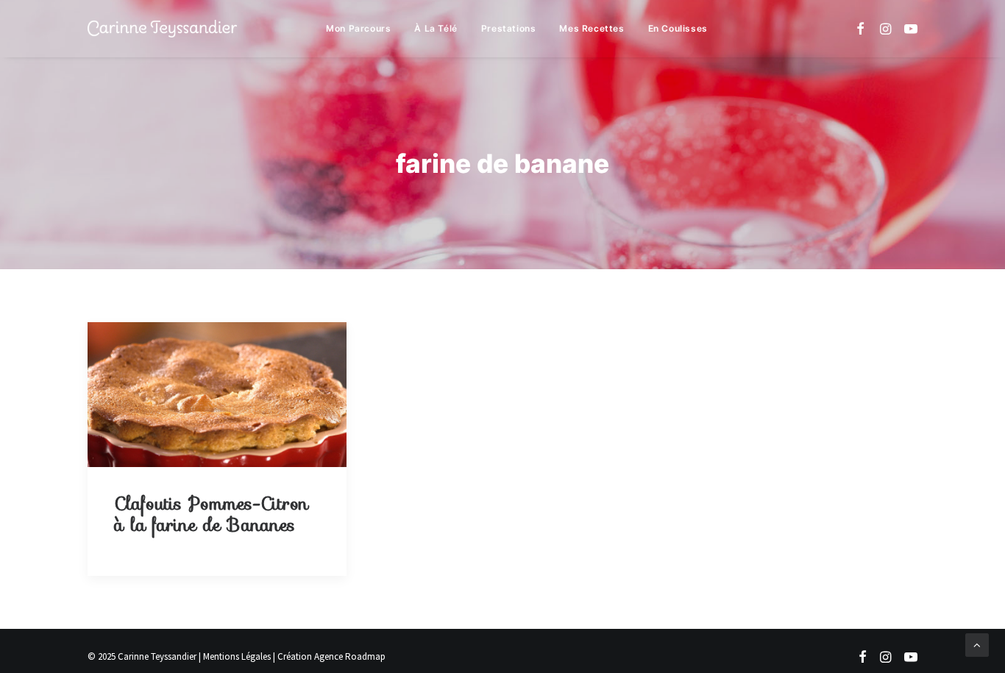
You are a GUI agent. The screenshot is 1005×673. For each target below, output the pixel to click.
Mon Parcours (358, 28)
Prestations (508, 28)
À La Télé (435, 28)
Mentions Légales (237, 656)
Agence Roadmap (350, 656)
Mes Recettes (591, 28)
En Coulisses (678, 28)
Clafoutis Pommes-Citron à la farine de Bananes (211, 514)
